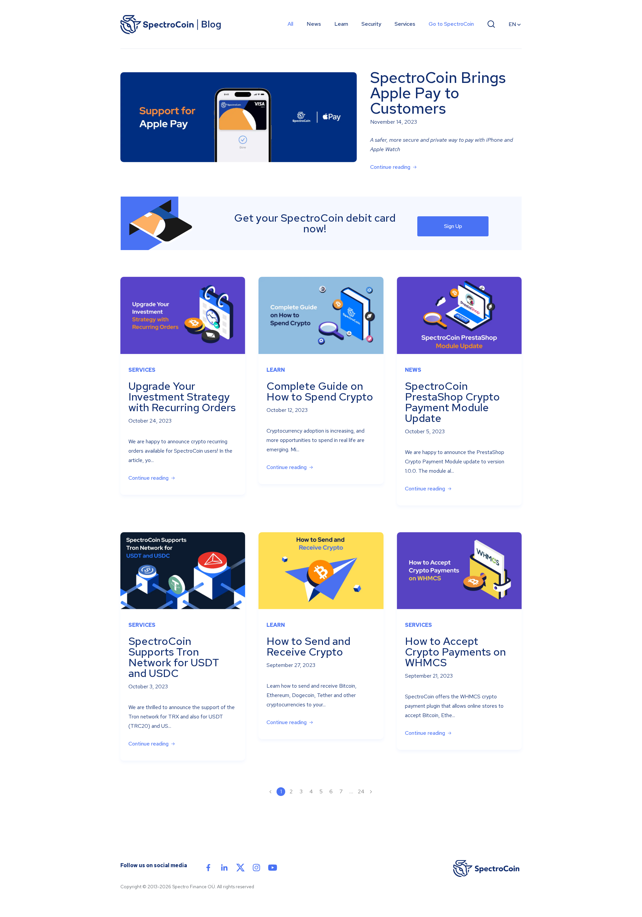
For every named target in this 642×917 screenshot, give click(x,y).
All (290, 24)
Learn (341, 23)
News (314, 23)
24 (361, 791)
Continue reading (390, 166)
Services (405, 23)
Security (371, 23)
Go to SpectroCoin (451, 24)
